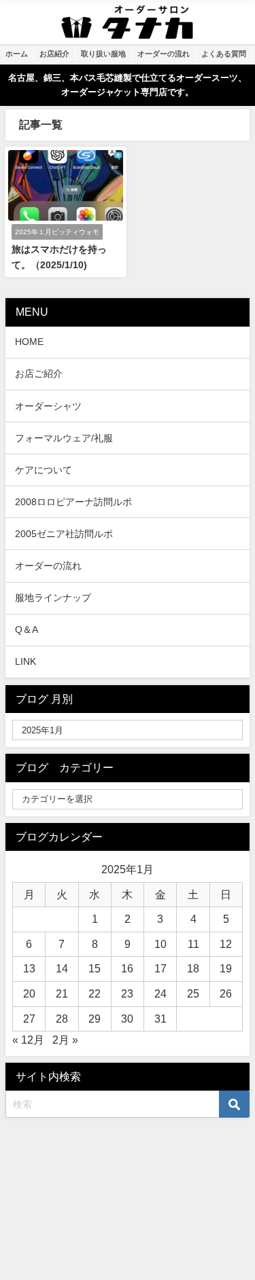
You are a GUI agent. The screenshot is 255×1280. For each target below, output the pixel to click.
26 (226, 993)
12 (226, 943)
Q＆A (26, 629)
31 (160, 1018)
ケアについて (43, 470)
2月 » (65, 1039)
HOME (29, 341)
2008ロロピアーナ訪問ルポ (73, 502)
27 (29, 1018)
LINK (25, 661)
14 (62, 968)
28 (62, 1018)
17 (160, 968)
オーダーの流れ (48, 565)
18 (193, 968)
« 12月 (28, 1039)
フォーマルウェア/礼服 (64, 438)
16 (127, 968)
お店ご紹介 (39, 373)
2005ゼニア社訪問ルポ (64, 533)
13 (29, 968)
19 (226, 968)
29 (94, 1018)
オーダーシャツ (48, 406)
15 (94, 968)
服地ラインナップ (53, 597)
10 (160, 943)
